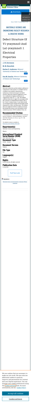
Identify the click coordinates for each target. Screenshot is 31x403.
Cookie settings (10, 386)
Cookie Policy (21, 388)
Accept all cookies (15, 393)
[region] (15, 386)
